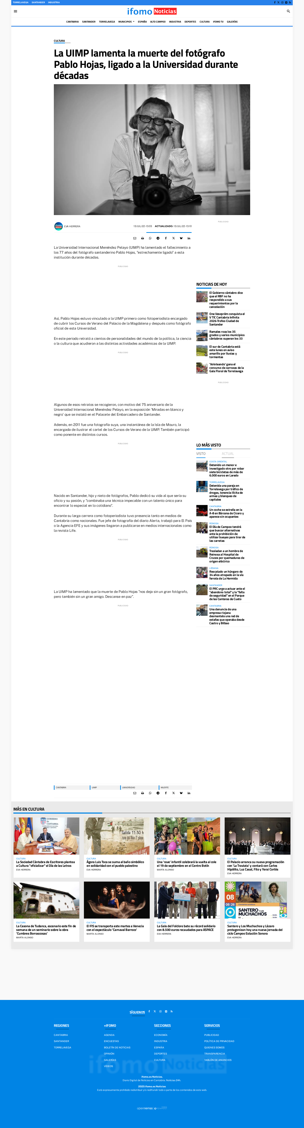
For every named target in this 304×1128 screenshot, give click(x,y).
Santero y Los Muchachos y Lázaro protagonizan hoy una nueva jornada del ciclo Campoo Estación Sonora (255, 929)
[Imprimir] (142, 238)
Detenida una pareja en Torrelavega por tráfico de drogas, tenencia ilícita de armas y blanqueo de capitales (226, 492)
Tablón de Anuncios (218, 1060)
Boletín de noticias (117, 1047)
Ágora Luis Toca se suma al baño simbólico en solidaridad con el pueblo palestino (115, 863)
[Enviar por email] (135, 238)
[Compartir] (150, 238)
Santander (38, 2)
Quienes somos (214, 1047)
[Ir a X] (278, 2)
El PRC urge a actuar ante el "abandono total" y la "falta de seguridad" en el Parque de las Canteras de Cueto (227, 593)
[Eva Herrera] (58, 226)
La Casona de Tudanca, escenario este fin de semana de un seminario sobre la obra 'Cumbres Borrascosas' (46, 929)
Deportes (160, 1053)
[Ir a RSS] (290, 2)
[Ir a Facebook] (275, 2)
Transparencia (214, 1053)
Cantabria (61, 787)
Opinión (109, 1053)
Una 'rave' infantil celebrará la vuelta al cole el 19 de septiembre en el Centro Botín (186, 863)
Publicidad (211, 1035)
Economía (160, 1035)
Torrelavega (20, 2)
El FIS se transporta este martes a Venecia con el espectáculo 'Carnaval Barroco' (115, 927)
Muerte (165, 787)
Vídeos (108, 1066)
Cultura (59, 41)
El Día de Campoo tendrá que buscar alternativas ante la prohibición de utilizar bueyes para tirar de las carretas (227, 533)
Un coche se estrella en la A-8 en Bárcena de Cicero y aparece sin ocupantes (226, 513)
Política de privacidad (219, 1041)
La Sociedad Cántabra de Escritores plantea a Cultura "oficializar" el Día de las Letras (45, 863)
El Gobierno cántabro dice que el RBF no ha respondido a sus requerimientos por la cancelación (226, 299)
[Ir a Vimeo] (286, 2)
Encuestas (111, 1041)
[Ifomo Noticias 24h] (152, 11)
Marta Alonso (165, 870)
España (159, 1047)
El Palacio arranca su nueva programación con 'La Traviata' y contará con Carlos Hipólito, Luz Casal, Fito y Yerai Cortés (255, 865)
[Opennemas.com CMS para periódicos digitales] (152, 1108)
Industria (54, 2)
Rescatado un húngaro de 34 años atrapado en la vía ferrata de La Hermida (226, 575)
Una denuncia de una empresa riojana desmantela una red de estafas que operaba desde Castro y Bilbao (226, 616)
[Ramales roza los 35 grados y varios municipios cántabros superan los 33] (202, 335)
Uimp (94, 787)
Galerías (110, 1060)
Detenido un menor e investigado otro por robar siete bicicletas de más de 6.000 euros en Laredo (226, 470)
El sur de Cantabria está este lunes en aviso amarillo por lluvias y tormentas (224, 351)
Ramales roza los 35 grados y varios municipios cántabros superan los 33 (227, 335)
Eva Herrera (72, 226)
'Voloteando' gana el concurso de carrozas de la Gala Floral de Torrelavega (226, 368)
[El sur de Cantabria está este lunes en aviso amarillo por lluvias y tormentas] (202, 350)
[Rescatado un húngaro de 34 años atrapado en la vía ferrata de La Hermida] (202, 572)
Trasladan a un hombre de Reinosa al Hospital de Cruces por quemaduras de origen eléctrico (226, 556)
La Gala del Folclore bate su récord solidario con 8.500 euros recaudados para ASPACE (186, 927)
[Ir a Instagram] (282, 2)
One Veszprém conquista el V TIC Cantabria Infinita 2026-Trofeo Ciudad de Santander (227, 319)
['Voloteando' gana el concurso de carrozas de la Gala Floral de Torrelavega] (202, 368)
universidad (128, 787)
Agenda (109, 1035)
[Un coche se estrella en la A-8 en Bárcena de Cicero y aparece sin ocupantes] (202, 510)
